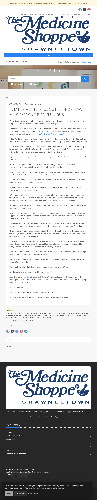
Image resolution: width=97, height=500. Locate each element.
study (29, 277)
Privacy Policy (33, 493)
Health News (19, 84)
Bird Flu (9, 346)
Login (88, 14)
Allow (9, 493)
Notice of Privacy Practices (16, 454)
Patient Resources (72, 62)
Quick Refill (52, 14)
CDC (14, 292)
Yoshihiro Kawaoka (45, 131)
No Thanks (20, 493)
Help (31, 14)
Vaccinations (10, 439)
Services (9, 432)
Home (60, 62)
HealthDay (21, 321)
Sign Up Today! (78, 14)
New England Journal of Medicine (52, 134)
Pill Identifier (40, 14)
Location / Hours (65, 14)
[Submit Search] (85, 79)
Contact (9, 443)
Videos (36, 84)
